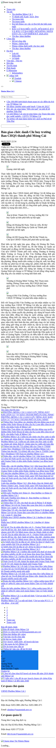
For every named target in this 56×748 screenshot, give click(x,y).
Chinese (18, 81)
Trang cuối (11, 622)
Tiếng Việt (13, 75)
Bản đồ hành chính (9, 627)
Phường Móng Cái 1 (7, 91)
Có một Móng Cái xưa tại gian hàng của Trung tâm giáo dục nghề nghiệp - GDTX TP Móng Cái (31, 115)
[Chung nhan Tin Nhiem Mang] (15, 741)
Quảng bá (5, 671)
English (17, 78)
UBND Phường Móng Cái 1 (13, 691)
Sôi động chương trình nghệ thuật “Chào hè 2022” (28, 106)
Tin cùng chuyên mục (10, 410)
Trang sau (11, 620)
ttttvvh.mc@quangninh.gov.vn (20, 734)
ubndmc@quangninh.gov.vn (19, 709)
